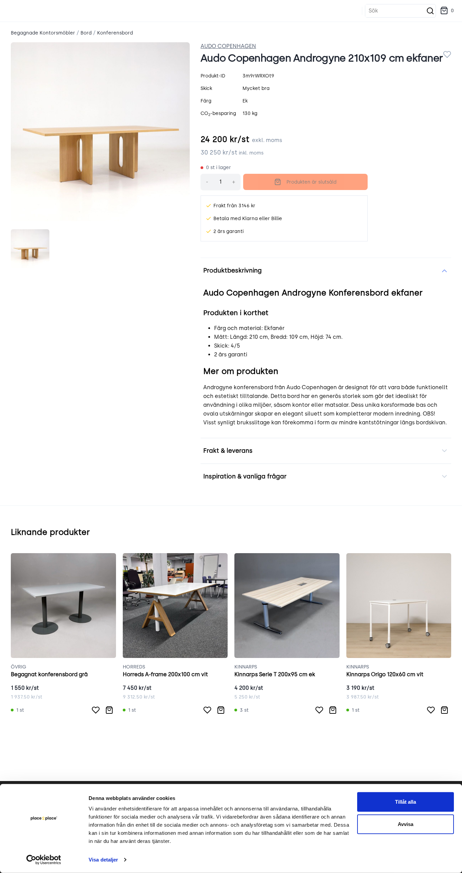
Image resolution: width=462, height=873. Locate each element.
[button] (447, 11)
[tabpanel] (100, 131)
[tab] (30, 248)
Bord (86, 33)
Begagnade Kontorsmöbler (43, 33)
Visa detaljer (103, 860)
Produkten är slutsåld (311, 182)
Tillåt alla (405, 802)
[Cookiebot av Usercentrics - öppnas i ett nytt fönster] (43, 860)
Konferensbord (115, 33)
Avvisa (405, 824)
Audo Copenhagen (228, 46)
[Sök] (430, 11)
